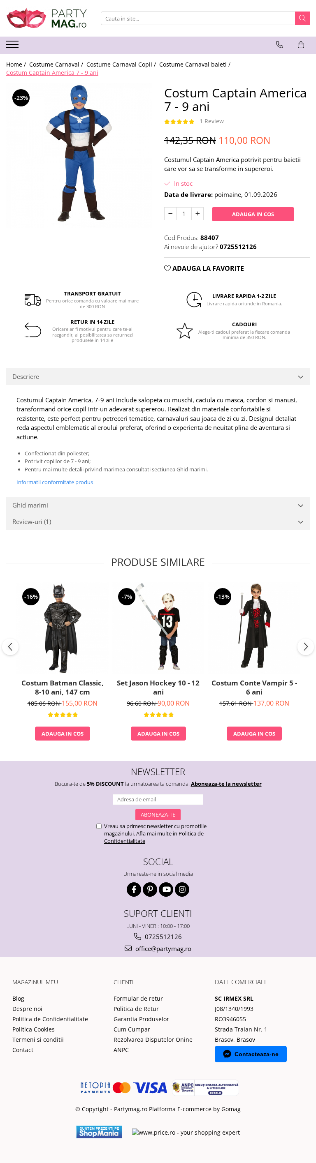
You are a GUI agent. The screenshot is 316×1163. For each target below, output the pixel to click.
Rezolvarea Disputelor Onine (153, 1039)
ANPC (121, 1050)
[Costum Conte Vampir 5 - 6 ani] (254, 628)
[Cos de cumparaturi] (301, 45)
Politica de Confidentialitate (50, 1019)
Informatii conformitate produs (54, 482)
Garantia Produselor (141, 1019)
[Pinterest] (150, 889)
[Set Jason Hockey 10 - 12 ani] (158, 628)
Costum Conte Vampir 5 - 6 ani (254, 687)
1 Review (212, 121)
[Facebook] (134, 889)
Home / (17, 64)
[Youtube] (166, 889)
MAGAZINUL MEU (35, 982)
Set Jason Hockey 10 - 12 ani (158, 687)
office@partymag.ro (162, 948)
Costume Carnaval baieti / (195, 64)
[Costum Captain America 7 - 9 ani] (79, 155)
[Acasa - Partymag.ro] (47, 18)
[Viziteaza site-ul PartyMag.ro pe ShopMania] (99, 1132)
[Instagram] (182, 889)
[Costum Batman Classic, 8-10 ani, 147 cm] (62, 628)
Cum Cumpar (132, 1029)
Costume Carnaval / (57, 64)
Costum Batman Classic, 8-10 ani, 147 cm (62, 687)
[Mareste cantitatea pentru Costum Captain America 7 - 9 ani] (197, 213)
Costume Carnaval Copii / (122, 64)
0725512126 (162, 936)
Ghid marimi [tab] (30, 505)
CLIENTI (124, 982)
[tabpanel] (79, 155)
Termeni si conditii (38, 1039)
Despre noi (27, 1009)
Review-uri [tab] (31, 521)
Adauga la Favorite (207, 268)
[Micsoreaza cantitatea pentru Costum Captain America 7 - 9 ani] (170, 213)
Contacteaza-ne (257, 1054)
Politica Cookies (33, 1029)
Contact (22, 1050)
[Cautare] (302, 18)
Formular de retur (138, 998)
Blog (18, 998)
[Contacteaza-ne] (279, 45)
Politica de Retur (136, 1009)
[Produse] (13, 47)
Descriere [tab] (25, 376)
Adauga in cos (253, 214)
